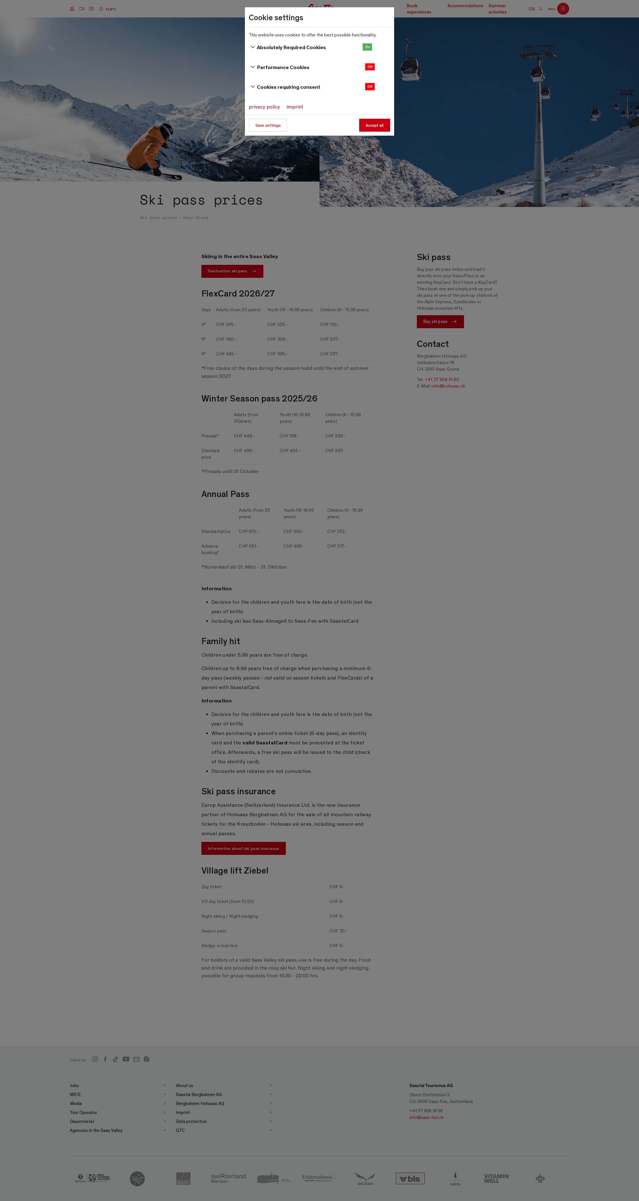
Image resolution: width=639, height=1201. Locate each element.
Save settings (268, 125)
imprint (295, 106)
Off (369, 66)
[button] (368, 47)
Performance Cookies (283, 67)
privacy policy (264, 106)
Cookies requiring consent (288, 86)
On (367, 46)
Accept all (375, 125)
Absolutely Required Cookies (291, 47)
